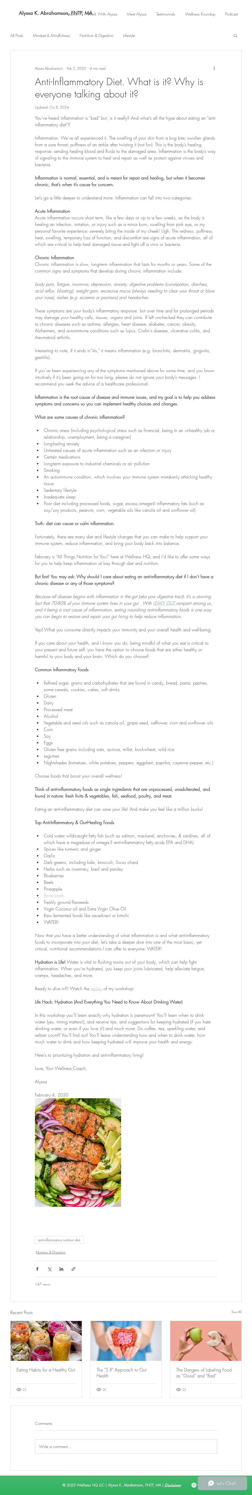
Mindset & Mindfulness (51, 35)
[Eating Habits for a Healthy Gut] (46, 1341)
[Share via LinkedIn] (61, 1269)
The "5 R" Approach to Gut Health (121, 1373)
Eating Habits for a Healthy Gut (45, 1370)
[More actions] (214, 68)
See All (237, 1311)
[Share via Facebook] (37, 1269)
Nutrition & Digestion (96, 35)
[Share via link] (73, 1269)
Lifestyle (129, 35)
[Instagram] (193, 1485)
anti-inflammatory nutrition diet (59, 1240)
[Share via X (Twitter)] (49, 1269)
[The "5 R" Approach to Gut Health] (126, 1341)
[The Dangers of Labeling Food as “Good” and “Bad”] (205, 1341)
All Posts (16, 35)
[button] (235, 35)
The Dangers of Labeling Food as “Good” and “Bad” (204, 1373)
